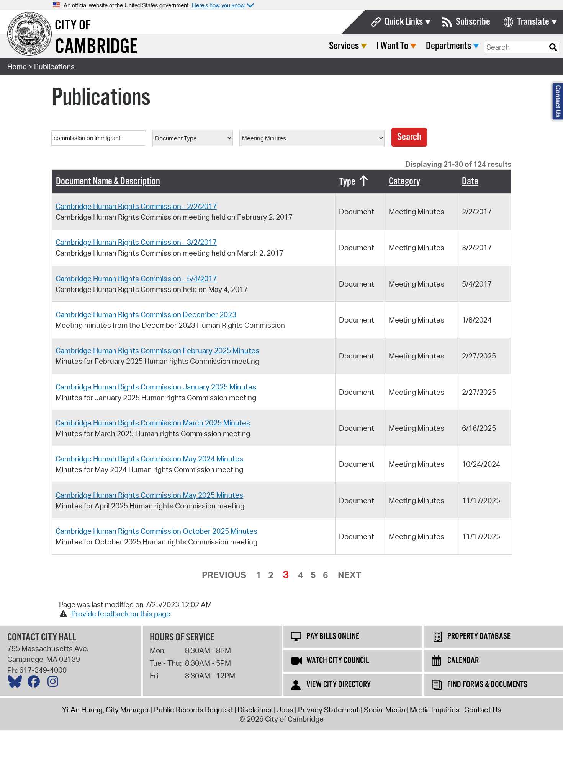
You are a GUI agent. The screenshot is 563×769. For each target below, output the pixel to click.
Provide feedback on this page (120, 613)
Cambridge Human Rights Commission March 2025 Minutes (153, 422)
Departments (448, 46)
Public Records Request (193, 709)
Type (347, 182)
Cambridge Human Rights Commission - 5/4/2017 (136, 278)
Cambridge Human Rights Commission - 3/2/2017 (136, 242)
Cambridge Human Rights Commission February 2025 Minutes (157, 350)
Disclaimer (254, 709)
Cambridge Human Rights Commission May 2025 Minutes (149, 495)
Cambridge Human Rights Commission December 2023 (146, 314)
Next (349, 574)
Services (344, 46)
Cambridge (96, 47)
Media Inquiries (435, 709)
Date (470, 181)
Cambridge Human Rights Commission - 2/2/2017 (136, 206)
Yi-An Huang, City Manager (105, 709)
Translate (533, 22)
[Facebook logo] (35, 683)
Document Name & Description (108, 181)
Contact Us (482, 709)
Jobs (285, 709)
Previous (224, 574)
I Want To (392, 46)
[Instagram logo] (54, 683)
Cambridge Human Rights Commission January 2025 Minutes (156, 386)
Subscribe (473, 22)
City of (73, 25)
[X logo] (16, 683)
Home (17, 66)
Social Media (384, 709)
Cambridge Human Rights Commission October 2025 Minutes (156, 531)
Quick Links (404, 22)
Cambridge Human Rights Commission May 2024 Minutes (149, 458)
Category (404, 181)
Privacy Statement (328, 709)
